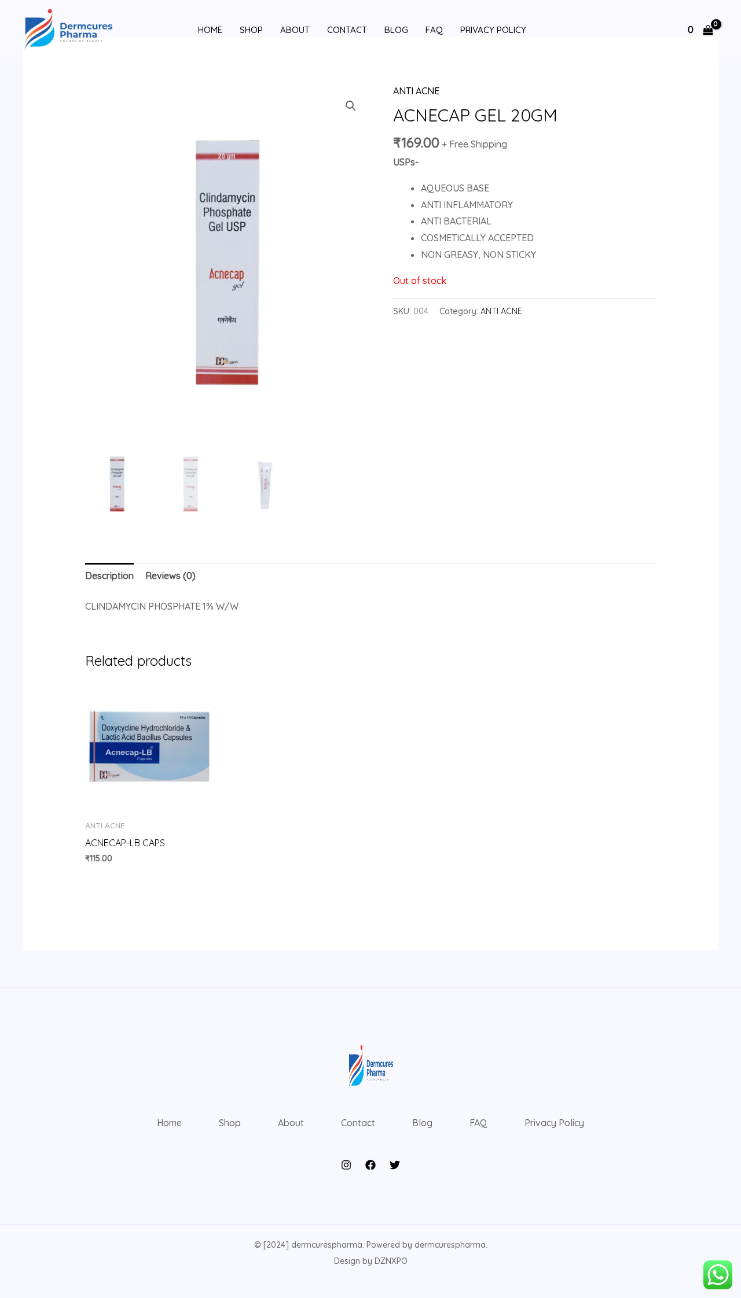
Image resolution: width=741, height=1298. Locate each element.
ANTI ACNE (416, 91)
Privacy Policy (493, 29)
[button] (350, 105)
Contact (347, 29)
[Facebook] (370, 1165)
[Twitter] (395, 1165)
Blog (396, 29)
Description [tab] (109, 575)
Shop (251, 29)
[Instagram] (346, 1165)
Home (210, 29)
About (295, 29)
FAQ (434, 29)
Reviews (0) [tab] (170, 575)
